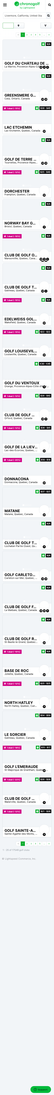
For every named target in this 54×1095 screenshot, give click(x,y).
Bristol (8, 226)
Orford (8, 418)
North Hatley (11, 705)
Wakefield (10, 322)
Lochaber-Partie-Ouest (17, 546)
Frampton (9, 194)
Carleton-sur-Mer (14, 577)
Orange (8, 386)
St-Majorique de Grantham (19, 769)
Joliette (8, 673)
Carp (7, 98)
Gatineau (9, 290)
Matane (8, 514)
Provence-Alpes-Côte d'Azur (33, 66)
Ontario (15, 98)
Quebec (25, 130)
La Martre (10, 66)
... (44, 35)
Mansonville (11, 258)
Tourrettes (10, 162)
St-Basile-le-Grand (15, 641)
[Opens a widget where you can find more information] (40, 1090)
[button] (8, 50)
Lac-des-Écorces (14, 450)
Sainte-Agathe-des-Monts (19, 833)
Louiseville (10, 354)
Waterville (10, 801)
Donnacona (10, 482)
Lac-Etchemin (12, 130)
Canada (25, 98)
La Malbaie (10, 610)
